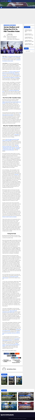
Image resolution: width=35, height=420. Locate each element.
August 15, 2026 (5, 399)
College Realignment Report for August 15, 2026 (28, 30)
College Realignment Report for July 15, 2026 (8, 407)
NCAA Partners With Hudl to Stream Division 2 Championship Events (16, 361)
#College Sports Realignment (11, 37)
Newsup (21, 418)
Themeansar (24, 418)
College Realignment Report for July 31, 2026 (25, 397)
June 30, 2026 (22, 408)
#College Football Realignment (12, 36)
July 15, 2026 (5, 408)
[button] (33, 7)
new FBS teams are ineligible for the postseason (11, 77)
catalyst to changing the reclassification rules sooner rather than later (11, 333)
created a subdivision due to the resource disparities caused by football (10, 344)
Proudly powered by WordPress (13, 418)
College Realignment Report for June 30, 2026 (25, 407)
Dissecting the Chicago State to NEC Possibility (7, 361)
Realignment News (4, 376)
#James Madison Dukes (11, 39)
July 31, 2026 (22, 399)
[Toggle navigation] (18, 7)
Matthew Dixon (10, 34)
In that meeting (16, 134)
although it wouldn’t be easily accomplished (9, 216)
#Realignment (17, 39)
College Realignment (5, 395)
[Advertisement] (17, 15)
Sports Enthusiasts (17, 4)
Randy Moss (17, 174)
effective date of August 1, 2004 (8, 148)
